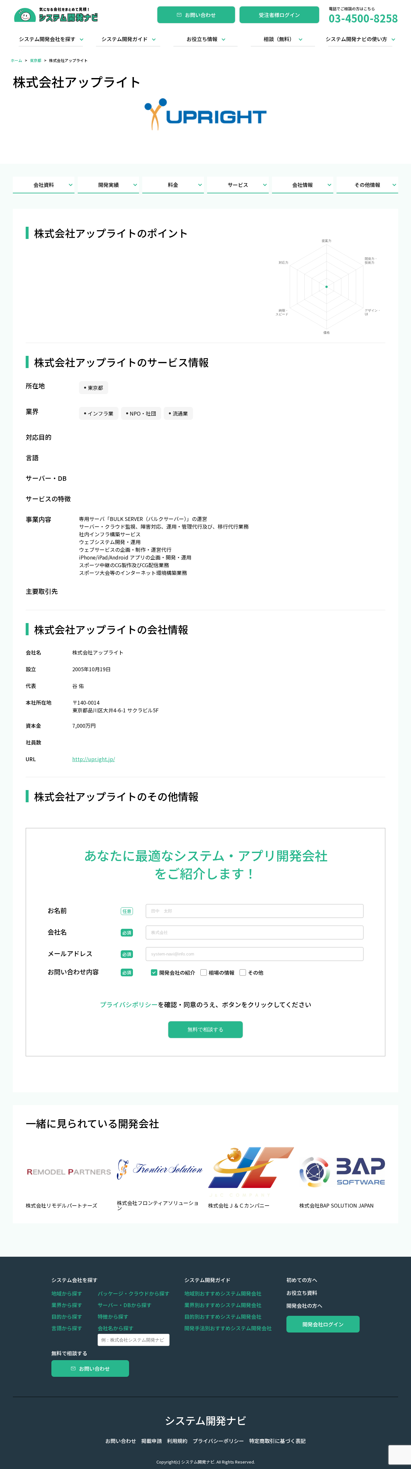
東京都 (35, 60)
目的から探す (66, 1316)
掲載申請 (151, 1441)
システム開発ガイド (124, 39)
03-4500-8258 (363, 18)
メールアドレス (70, 954)
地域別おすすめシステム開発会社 (222, 1293)
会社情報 (302, 185)
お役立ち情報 (202, 39)
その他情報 (367, 185)
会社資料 (43, 185)
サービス (238, 185)
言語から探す (66, 1328)
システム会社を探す (74, 1280)
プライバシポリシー (129, 1004)
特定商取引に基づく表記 (277, 1441)
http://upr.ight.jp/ (93, 759)
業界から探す (66, 1305)
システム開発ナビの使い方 (356, 39)
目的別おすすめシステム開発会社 (222, 1316)
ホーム (16, 60)
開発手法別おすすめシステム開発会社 (228, 1328)
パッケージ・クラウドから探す (134, 1293)
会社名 (57, 933)
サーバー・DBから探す (125, 1305)
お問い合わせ (200, 15)
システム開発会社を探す (47, 39)
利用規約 (177, 1441)
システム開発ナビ (206, 1420)
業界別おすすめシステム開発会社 (222, 1305)
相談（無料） (279, 39)
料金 (173, 185)
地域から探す (66, 1293)
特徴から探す (113, 1316)
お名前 (57, 911)
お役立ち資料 (301, 1293)
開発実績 (108, 185)
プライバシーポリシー (218, 1441)
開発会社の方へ (304, 1305)
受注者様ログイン (279, 15)
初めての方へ (301, 1280)
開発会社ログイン (323, 1324)
